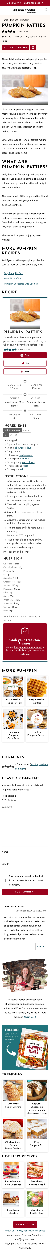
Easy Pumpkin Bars (13, 273)
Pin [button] (27, 363)
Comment (8, 807)
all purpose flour (23, 448)
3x (16, 435)
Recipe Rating (9, 796)
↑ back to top (25, 1224)
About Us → (30, 1017)
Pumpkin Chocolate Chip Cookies (21, 283)
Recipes (14, 20)
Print (26, 355)
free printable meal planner (28, 647)
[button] (3, 31)
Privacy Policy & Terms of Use (30, 1230)
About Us (9, 1230)
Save (26, 371)
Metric (26, 430)
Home (5, 20)
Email (5, 864)
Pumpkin (24, 20)
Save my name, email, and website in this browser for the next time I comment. (26, 880)
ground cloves (27, 462)
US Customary (12, 430)
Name (5, 852)
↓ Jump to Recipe (15, 47)
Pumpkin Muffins (12, 278)
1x (6, 435)
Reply (40, 946)
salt (22, 469)
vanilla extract (26, 455)
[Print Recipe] (33, 47)
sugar (25, 466)
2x (11, 435)
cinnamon (25, 458)
